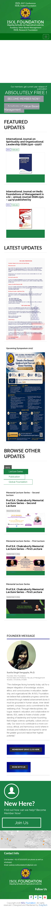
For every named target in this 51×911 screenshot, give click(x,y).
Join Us (21, 822)
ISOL (25, 3)
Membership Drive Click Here (25, 750)
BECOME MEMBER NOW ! (24, 98)
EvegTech (43, 905)
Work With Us (18, 767)
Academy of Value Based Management (21, 108)
